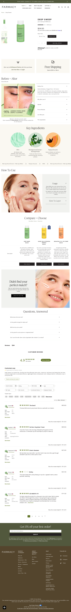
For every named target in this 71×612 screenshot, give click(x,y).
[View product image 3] (4, 34)
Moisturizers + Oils (22, 560)
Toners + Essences (22, 562)
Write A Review (46, 360)
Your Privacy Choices (34, 605)
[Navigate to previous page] (25, 516)
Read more (30, 502)
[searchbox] (9, 386)
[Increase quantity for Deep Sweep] (44, 43)
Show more (49, 396)
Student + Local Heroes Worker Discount (49, 567)
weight (34, 396)
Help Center (48, 554)
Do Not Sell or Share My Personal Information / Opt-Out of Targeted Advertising (35, 608)
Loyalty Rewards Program (49, 580)
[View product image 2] (4, 28)
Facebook (65, 556)
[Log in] (65, 7)
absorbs (16, 396)
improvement (28, 396)
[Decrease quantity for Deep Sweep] (39, 43)
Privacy (47, 563)
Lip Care (20, 571)
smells (21, 396)
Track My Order (49, 556)
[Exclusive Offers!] (58, 7)
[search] (62, 7)
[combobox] (24, 386)
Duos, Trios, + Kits (22, 573)
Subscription (49, 560)
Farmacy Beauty (37, 599)
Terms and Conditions (48, 573)
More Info (40, 49)
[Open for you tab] (4, 607)
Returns (48, 558)
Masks (19, 566)
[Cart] (68, 7)
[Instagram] (61, 559)
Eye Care (20, 568)
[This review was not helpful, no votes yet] (64, 421)
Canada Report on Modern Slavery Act (50, 585)
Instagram (65, 559)
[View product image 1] (4, 21)
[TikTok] (61, 563)
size (6, 396)
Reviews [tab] (7, 345)
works (43, 396)
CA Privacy (48, 582)
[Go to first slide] (67, 1)
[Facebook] (61, 555)
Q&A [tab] (13, 345)
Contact (34, 563)
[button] (57, 43)
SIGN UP (35, 534)
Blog (33, 559)
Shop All (20, 555)
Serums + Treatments (23, 564)
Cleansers (20, 558)
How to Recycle (49, 570)
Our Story (34, 557)
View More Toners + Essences (35, 221)
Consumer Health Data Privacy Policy (50, 589)
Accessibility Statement (49, 576)
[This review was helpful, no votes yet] (62, 421)
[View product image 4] (4, 40)
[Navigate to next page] (45, 516)
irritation (11, 396)
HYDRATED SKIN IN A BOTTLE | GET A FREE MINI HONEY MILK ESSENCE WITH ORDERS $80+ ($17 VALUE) (35, 1)
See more (7, 417)
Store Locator (35, 561)
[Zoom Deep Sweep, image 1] (20, 31)
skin (39, 396)
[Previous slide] (3, 1)
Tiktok (64, 563)
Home (2, 12)
